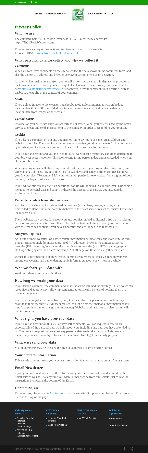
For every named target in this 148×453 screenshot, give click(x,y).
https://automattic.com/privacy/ (41, 89)
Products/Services (56, 14)
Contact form (58, 393)
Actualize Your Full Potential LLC (58, 53)
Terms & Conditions (118, 425)
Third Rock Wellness (57, 425)
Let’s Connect (95, 14)
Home (38, 14)
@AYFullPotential (87, 418)
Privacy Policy (115, 418)
